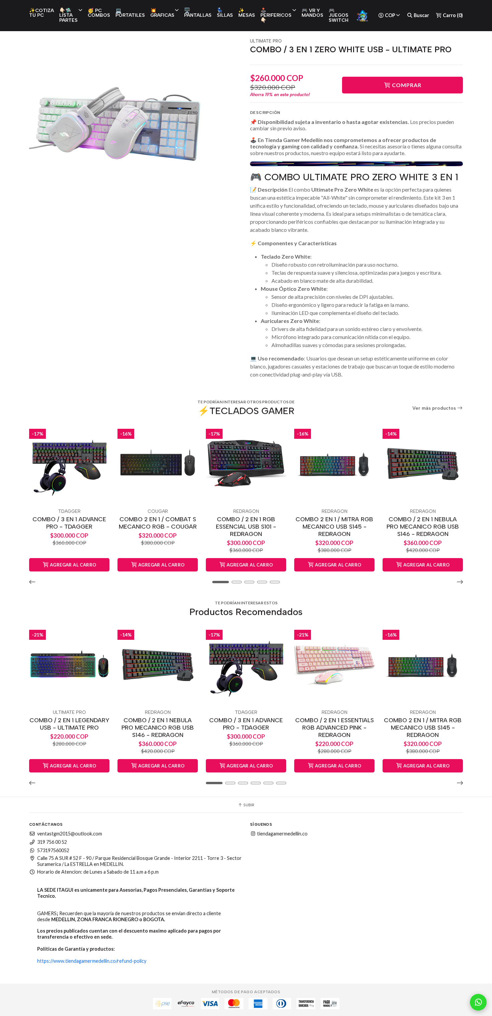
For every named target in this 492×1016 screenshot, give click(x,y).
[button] (34, 582)
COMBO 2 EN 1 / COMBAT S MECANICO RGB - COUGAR (158, 523)
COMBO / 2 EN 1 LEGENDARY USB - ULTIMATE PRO (69, 724)
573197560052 (53, 850)
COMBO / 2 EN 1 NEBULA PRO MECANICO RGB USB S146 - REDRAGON (423, 526)
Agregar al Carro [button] (72, 564)
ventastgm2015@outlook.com (69, 833)
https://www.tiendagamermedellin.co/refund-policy (91, 961)
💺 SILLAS (225, 12)
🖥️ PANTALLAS (198, 12)
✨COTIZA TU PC (41, 12)
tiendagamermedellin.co (282, 833)
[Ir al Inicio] (362, 15)
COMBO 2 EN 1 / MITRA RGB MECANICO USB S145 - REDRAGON (334, 526)
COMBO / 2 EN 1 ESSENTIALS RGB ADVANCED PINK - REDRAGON (334, 727)
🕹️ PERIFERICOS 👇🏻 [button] (276, 15)
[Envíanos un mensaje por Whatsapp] (478, 1002)
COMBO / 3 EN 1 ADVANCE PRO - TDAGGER (69, 523)
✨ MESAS (246, 12)
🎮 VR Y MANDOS (312, 12)
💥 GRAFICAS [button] (162, 12)
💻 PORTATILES (130, 12)
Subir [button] (248, 805)
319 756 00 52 (52, 842)
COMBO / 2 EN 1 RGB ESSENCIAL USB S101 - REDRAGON (246, 526)
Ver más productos (434, 408)
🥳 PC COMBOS (99, 12)
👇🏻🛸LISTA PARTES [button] (68, 15)
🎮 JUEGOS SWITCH (338, 15)
